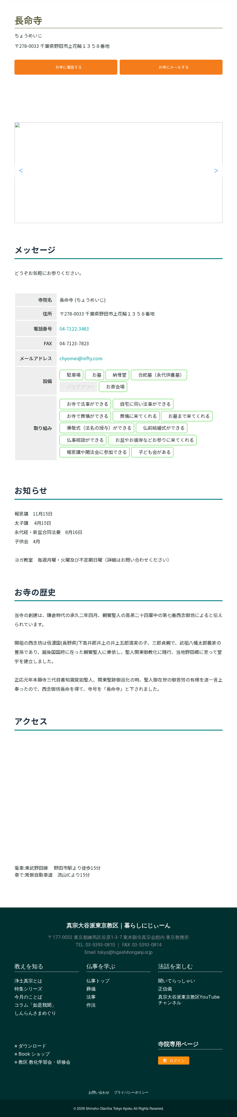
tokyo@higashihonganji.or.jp (125, 952)
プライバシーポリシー (131, 1092)
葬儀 (91, 989)
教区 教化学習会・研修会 (44, 1062)
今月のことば (28, 997)
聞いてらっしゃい (176, 981)
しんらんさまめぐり (35, 1013)
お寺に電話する (68, 67)
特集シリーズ (28, 989)
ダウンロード (32, 1046)
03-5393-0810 (100, 945)
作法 (91, 1005)
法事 (91, 997)
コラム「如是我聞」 (35, 1005)
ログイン (177, 1060)
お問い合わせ (98, 1092)
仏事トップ (98, 981)
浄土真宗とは (28, 981)
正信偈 (165, 989)
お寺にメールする (174, 67)
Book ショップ (34, 1054)
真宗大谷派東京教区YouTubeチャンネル (189, 999)
